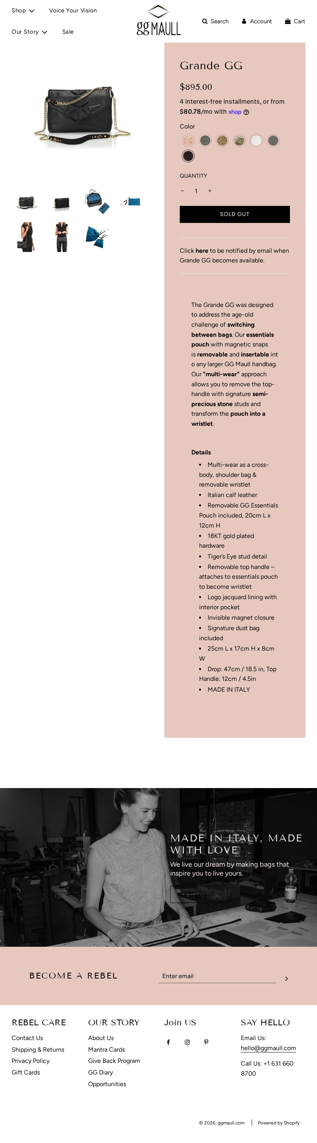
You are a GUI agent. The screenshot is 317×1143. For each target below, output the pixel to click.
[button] (188, 140)
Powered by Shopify (279, 1123)
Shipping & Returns (38, 1049)
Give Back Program (114, 1060)
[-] (182, 191)
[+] (210, 191)
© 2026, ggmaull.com (221, 1123)
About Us (199, 894)
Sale (68, 31)
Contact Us (27, 1038)
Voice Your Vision (73, 10)
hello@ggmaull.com (268, 1048)
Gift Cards (26, 1072)
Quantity (193, 175)
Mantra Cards (106, 1049)
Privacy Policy (30, 1060)
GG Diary (100, 1072)
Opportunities (107, 1084)
